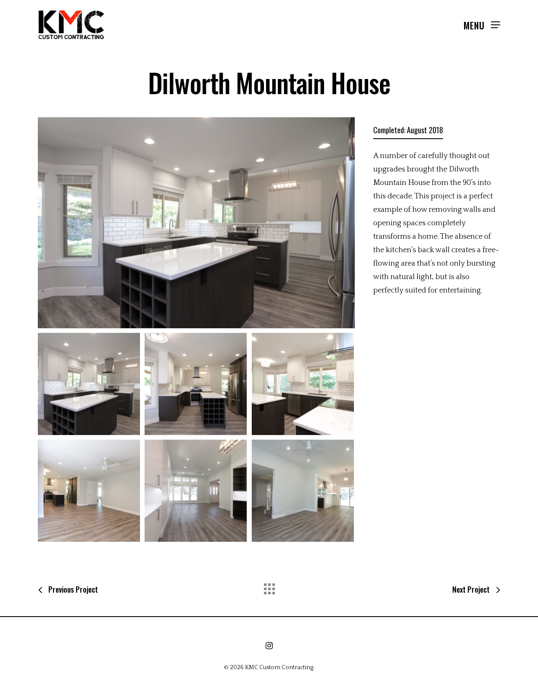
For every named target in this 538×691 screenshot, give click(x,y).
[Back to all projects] (269, 586)
